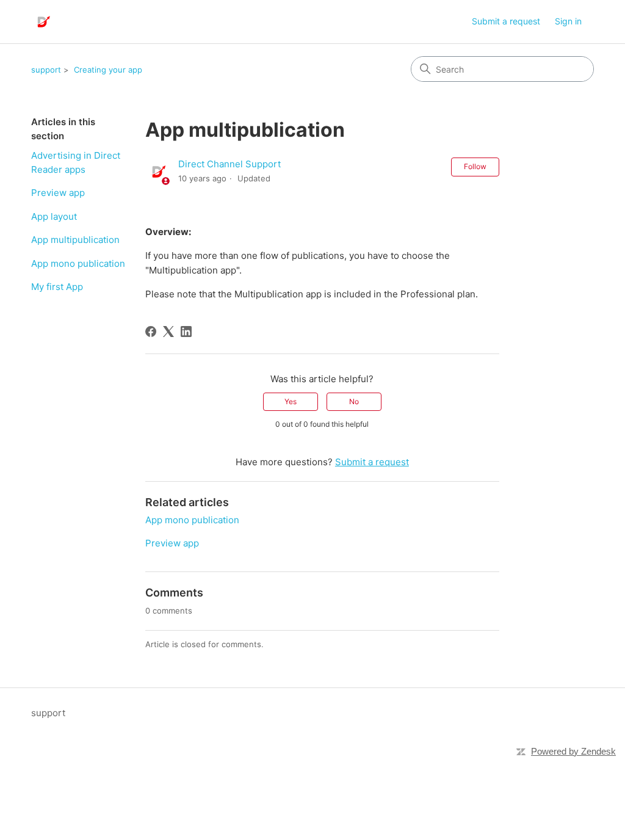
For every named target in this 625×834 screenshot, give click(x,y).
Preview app (58, 192)
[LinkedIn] (186, 331)
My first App (57, 286)
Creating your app (108, 69)
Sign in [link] (568, 21)
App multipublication (75, 239)
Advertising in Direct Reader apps (75, 162)
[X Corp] (168, 331)
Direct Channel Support (229, 164)
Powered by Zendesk (573, 751)
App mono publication (78, 263)
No (354, 401)
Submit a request (506, 21)
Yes (290, 401)
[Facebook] (150, 331)
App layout (54, 216)
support (46, 69)
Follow (475, 166)
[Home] (42, 21)
